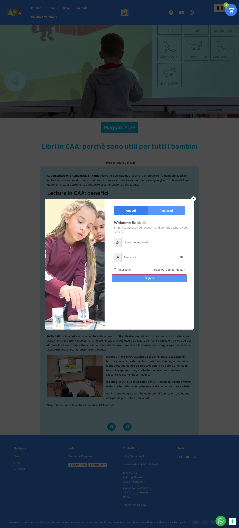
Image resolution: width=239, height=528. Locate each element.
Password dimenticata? (169, 269)
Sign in (149, 278)
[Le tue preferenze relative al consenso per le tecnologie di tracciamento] (232, 521)
